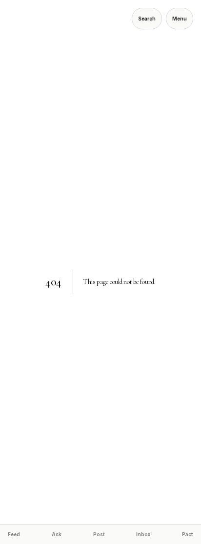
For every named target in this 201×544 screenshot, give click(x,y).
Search (147, 18)
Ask (56, 534)
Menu (179, 18)
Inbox (143, 534)
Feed (14, 534)
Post (99, 534)
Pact (187, 534)
